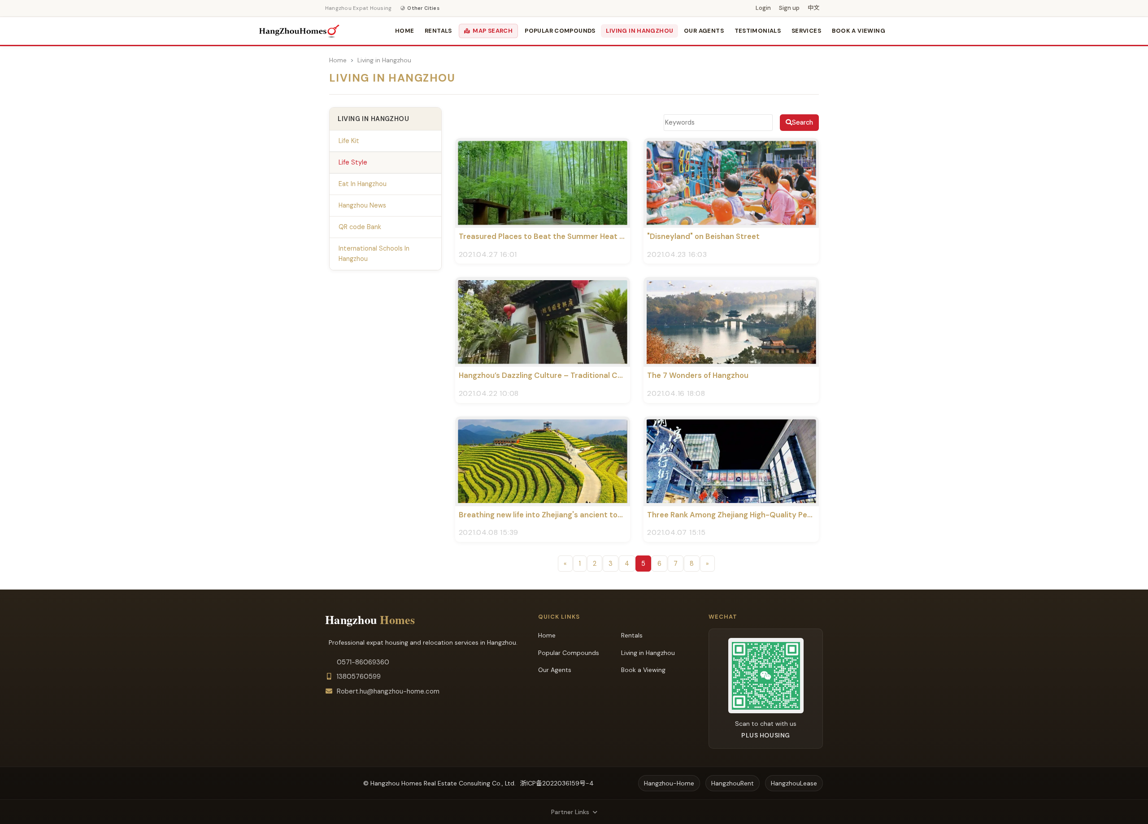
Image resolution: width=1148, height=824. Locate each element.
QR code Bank (360, 227)
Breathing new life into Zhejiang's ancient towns (545, 515)
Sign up (789, 8)
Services (806, 31)
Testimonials (758, 31)
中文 (813, 8)
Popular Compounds (560, 31)
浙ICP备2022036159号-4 (557, 783)
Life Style (353, 162)
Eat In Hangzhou (363, 184)
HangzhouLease (794, 783)
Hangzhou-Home (669, 783)
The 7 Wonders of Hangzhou (697, 375)
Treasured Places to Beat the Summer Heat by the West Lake (570, 236)
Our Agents (704, 31)
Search (802, 122)
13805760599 (359, 676)
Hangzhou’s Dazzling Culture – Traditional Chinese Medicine (567, 375)
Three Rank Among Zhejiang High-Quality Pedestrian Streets (757, 515)
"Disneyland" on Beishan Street (703, 236)
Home (404, 31)
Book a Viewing (858, 31)
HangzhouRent (732, 783)
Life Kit (349, 141)
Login (763, 8)
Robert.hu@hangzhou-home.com (388, 691)
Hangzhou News (362, 205)
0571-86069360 (363, 662)
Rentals (438, 31)
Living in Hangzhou (639, 31)
